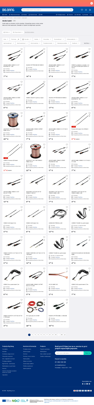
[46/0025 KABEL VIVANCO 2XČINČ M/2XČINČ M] (35, 126)
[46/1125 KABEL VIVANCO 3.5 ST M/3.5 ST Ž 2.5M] (58, 126)
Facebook (82, 384)
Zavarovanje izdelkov (28, 363)
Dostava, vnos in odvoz (29, 356)
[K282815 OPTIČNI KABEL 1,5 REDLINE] (58, 313)
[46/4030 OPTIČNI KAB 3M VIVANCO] (58, 95)
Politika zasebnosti (28, 366)
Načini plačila (26, 358)
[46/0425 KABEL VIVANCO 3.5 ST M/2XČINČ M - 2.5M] (13, 62)
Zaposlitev (5, 375)
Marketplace (43, 351)
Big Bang (12, 70)
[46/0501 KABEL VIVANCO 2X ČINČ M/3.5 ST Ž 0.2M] (35, 281)
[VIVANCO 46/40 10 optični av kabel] (35, 95)
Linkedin (89, 384)
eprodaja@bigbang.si (60, 365)
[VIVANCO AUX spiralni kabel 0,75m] (81, 281)
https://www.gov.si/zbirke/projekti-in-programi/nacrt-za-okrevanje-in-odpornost (61, 401)
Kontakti (4, 351)
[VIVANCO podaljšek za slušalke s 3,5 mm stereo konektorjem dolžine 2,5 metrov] (81, 62)
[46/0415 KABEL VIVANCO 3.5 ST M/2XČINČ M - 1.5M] (58, 62)
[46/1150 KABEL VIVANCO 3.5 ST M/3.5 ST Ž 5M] (81, 157)
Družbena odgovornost (8, 354)
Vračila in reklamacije (45, 356)
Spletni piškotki (27, 368)
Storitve (25, 354)
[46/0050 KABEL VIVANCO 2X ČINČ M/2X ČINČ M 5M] (13, 95)
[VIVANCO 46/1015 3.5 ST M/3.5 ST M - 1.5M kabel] (13, 250)
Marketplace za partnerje (8, 366)
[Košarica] (90, 10)
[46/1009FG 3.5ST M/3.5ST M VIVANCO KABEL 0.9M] (58, 189)
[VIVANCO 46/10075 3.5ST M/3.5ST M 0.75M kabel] (13, 313)
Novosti (4, 368)
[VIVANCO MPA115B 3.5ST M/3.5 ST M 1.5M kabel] (35, 250)
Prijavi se (87, 353)
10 (55, 334)
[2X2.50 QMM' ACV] (58, 281)
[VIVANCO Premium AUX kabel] (13, 157)
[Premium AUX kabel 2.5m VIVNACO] (81, 126)
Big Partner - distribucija (8, 363)
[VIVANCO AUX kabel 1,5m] (35, 219)
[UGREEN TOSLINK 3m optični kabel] (81, 219)
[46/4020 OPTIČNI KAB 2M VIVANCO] (35, 62)
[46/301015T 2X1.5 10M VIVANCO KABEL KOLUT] (35, 157)
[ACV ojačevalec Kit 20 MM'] (35, 313)
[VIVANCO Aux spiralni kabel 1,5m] (13, 281)
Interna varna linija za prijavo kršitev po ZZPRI (9, 371)
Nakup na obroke (27, 361)
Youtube (87, 384)
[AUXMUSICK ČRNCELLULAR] (58, 219)
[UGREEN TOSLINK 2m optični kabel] (58, 250)
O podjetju (5, 349)
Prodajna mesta (27, 349)
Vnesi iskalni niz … (32, 10)
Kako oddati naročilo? (45, 354)
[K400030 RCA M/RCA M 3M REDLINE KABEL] (81, 250)
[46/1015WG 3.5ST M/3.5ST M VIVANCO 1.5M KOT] (35, 189)
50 (61, 334)
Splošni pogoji (26, 351)
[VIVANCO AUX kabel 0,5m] (13, 219)
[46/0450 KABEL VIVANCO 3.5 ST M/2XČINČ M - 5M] (81, 95)
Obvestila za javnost (7, 356)
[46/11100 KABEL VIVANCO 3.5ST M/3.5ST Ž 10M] (13, 189)
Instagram (85, 384)
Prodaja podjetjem (7, 361)
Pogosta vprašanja (45, 349)
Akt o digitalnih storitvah (8, 358)
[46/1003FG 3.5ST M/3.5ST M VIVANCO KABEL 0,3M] (81, 189)
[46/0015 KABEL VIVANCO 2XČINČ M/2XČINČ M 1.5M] (58, 157)
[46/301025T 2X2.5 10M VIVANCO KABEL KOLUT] (13, 126)
